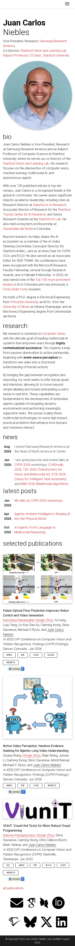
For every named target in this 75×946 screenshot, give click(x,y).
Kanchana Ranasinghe (18, 620)
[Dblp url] (44, 903)
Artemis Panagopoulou (19, 835)
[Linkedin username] (61, 922)
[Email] (16, 903)
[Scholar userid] (31, 903)
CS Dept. (35, 55)
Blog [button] (48, 865)
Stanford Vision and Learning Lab (43, 51)
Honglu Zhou (44, 620)
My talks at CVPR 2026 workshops (38, 500)
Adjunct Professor (15, 55)
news (10, 437)
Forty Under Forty (15, 289)
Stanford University (56, 55)
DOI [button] (8, 865)
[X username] (46, 922)
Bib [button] (22, 655)
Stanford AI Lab (50, 219)
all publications (13, 888)
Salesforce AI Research (49, 205)
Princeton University (24, 302)
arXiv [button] (9, 655)
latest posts (20, 491)
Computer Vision (53, 333)
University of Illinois (16, 307)
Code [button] (36, 655)
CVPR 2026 (22, 465)
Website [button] (10, 662)
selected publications (32, 543)
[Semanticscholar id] (14, 922)
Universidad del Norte (18, 229)
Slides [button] (51, 655)
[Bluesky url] (30, 922)
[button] (16, 668)
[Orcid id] (58, 903)
